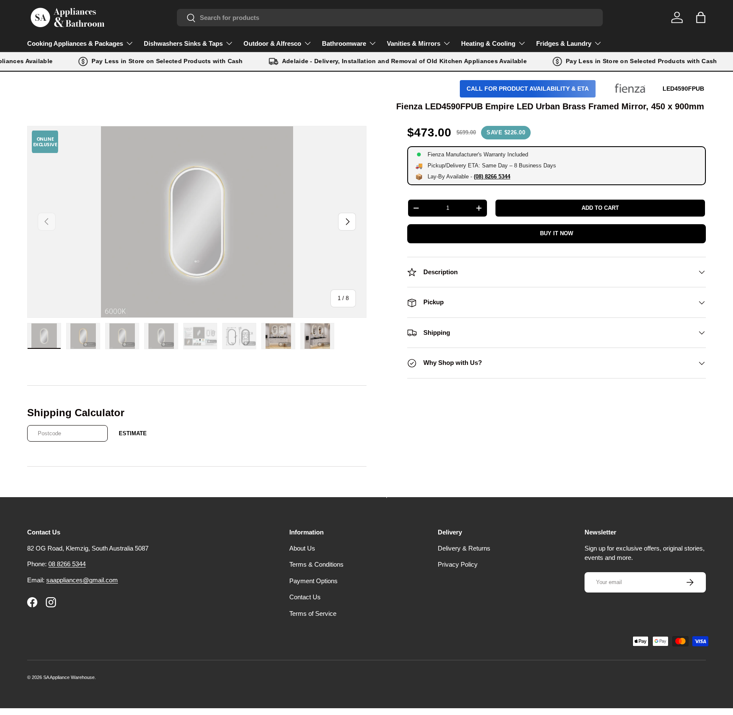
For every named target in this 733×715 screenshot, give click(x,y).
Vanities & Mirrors (413, 43)
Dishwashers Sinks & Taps (183, 43)
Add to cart (600, 208)
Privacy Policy (458, 564)
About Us (302, 548)
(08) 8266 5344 (492, 176)
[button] (700, 17)
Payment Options (313, 580)
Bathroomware (344, 43)
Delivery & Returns (464, 548)
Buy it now (556, 233)
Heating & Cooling (488, 43)
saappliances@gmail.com (82, 580)
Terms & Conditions (316, 564)
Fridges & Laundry (563, 43)
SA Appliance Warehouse (69, 677)
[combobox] (390, 17)
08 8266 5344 (67, 564)
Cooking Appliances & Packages (75, 43)
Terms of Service (312, 613)
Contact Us (305, 597)
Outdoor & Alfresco (272, 43)
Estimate (133, 433)
